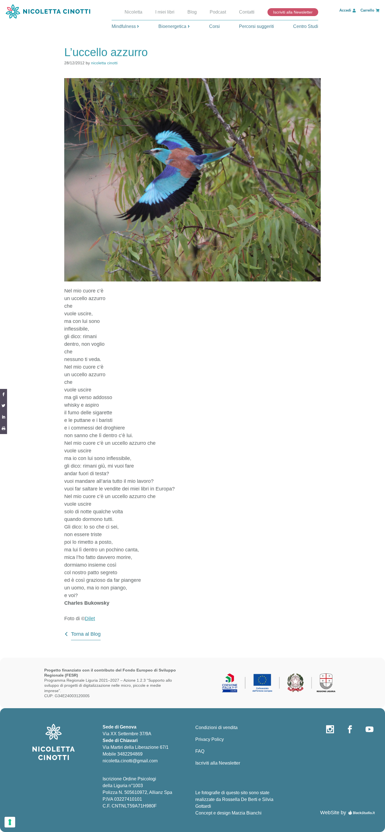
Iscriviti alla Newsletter (293, 12)
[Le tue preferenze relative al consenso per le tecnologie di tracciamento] (10, 822)
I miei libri (164, 12)
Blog (192, 12)
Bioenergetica (172, 26)
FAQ (199, 751)
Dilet (90, 618)
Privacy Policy (209, 739)
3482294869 (130, 754)
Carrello (367, 10)
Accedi (345, 10)
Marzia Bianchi (247, 813)
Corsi (214, 26)
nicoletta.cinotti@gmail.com (130, 760)
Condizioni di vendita (216, 727)
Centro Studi (305, 26)
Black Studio (361, 812)
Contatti (247, 12)
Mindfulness (124, 26)
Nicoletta (133, 12)
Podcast (218, 12)
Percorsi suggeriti (256, 26)
